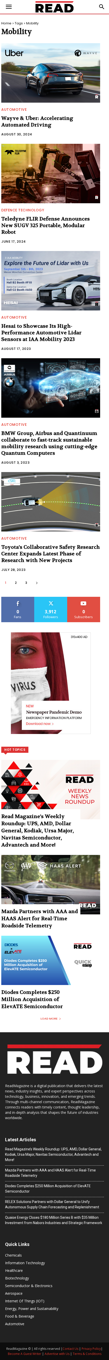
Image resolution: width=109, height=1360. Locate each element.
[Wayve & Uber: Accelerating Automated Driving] (50, 73)
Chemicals (13, 1255)
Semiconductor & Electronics (28, 1285)
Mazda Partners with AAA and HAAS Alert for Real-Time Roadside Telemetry (39, 918)
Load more (49, 1019)
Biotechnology (17, 1278)
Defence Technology (22, 210)
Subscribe (84, 599)
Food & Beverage (19, 1316)
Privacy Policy (91, 1349)
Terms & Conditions (87, 1354)
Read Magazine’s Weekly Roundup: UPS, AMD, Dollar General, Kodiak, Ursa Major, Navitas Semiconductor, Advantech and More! (37, 830)
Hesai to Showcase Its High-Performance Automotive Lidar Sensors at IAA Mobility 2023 (41, 332)
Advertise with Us (57, 1354)
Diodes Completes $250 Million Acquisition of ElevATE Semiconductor (32, 999)
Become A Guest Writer (24, 1354)
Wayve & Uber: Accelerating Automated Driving (37, 121)
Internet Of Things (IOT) (24, 1301)
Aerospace (14, 1293)
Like (18, 599)
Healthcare (14, 1270)
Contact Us (70, 1349)
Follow (51, 599)
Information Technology (25, 1262)
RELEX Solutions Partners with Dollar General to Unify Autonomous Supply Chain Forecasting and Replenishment (52, 1204)
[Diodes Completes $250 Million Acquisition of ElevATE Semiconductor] (50, 965)
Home (6, 23)
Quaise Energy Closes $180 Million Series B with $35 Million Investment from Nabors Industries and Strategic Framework (53, 1220)
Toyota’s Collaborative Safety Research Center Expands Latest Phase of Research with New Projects (50, 554)
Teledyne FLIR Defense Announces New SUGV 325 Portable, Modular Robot (45, 225)
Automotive (14, 109)
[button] (102, 7)
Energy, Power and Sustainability (31, 1308)
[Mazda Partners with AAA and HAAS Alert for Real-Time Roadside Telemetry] (50, 884)
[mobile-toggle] (9, 7)
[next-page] (36, 583)
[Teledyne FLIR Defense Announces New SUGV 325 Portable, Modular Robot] (50, 173)
